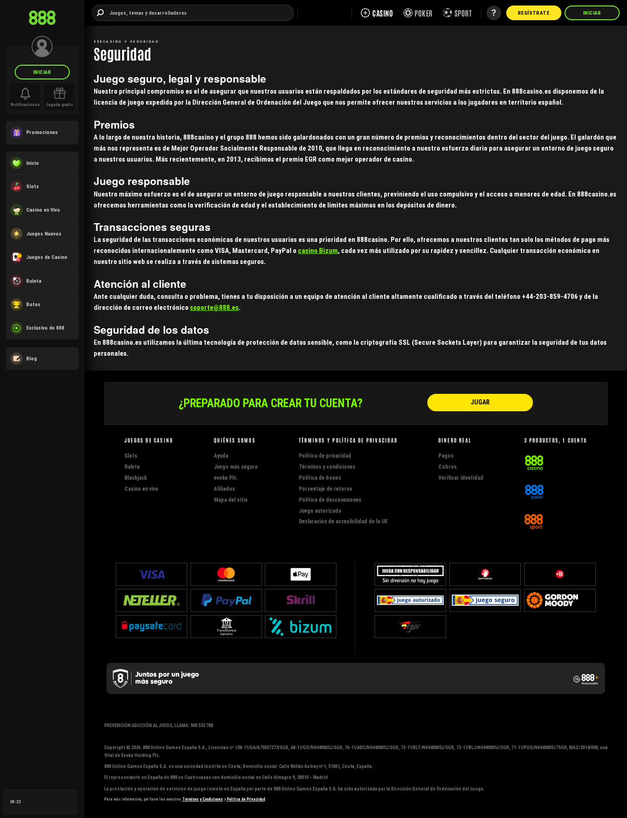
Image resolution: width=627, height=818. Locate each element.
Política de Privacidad (246, 799)
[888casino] (534, 461)
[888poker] (534, 490)
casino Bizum (318, 250)
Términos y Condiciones (202, 799)
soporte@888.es (214, 307)
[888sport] (533, 520)
